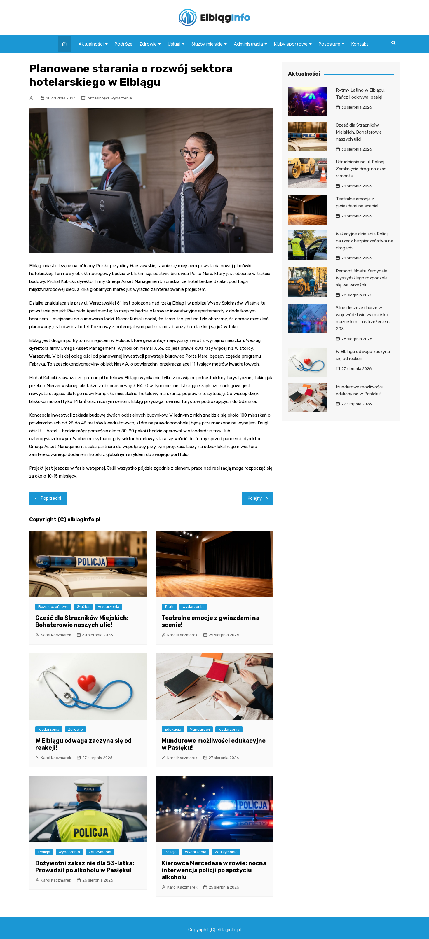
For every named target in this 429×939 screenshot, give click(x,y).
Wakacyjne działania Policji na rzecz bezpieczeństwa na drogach (364, 241)
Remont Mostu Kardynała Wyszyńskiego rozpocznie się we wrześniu (362, 278)
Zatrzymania (99, 852)
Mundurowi (200, 729)
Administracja (248, 44)
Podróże (123, 44)
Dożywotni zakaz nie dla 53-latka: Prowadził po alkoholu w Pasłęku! (84, 867)
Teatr (169, 606)
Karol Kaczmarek (56, 635)
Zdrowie (148, 44)
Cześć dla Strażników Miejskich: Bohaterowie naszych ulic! (82, 621)
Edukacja (173, 729)
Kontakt (359, 44)
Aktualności (91, 44)
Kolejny (255, 498)
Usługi (174, 44)
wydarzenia (121, 98)
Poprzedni (51, 498)
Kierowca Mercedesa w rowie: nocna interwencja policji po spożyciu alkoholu (214, 870)
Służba (83, 606)
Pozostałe (329, 44)
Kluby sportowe (291, 44)
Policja (44, 852)
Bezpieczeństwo (53, 606)
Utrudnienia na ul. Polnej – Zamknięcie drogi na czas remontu (362, 169)
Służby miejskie (207, 44)
